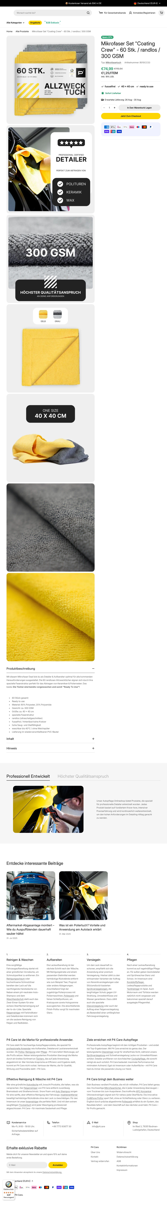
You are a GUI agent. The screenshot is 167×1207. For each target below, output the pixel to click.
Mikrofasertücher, (112, 1088)
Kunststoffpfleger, (135, 982)
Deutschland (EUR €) (148, 3)
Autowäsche (32, 1084)
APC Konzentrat (143, 1091)
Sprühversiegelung (96, 1055)
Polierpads (69, 995)
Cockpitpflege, (138, 1058)
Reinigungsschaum (16, 978)
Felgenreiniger (13, 1012)
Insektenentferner (69, 1094)
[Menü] (13, 1181)
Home (9, 31)
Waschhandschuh (15, 999)
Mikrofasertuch (113, 62)
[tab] (28, 777)
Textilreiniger (133, 989)
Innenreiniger (32, 1101)
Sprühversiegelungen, (97, 989)
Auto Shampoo (63, 1091)
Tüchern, (40, 1058)
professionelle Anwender (19, 1048)
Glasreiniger (108, 1052)
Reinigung (30, 1052)
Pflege (44, 1052)
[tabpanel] (83, 809)
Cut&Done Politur (95, 1098)
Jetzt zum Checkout (131, 116)
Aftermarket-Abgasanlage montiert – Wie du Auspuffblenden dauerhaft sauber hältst (30, 929)
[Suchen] (88, 12)
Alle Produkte (22, 31)
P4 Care (19, 1195)
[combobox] (53, 13)
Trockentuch (25, 1105)
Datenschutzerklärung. (52, 1172)
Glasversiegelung (95, 1006)
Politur (21, 1052)
